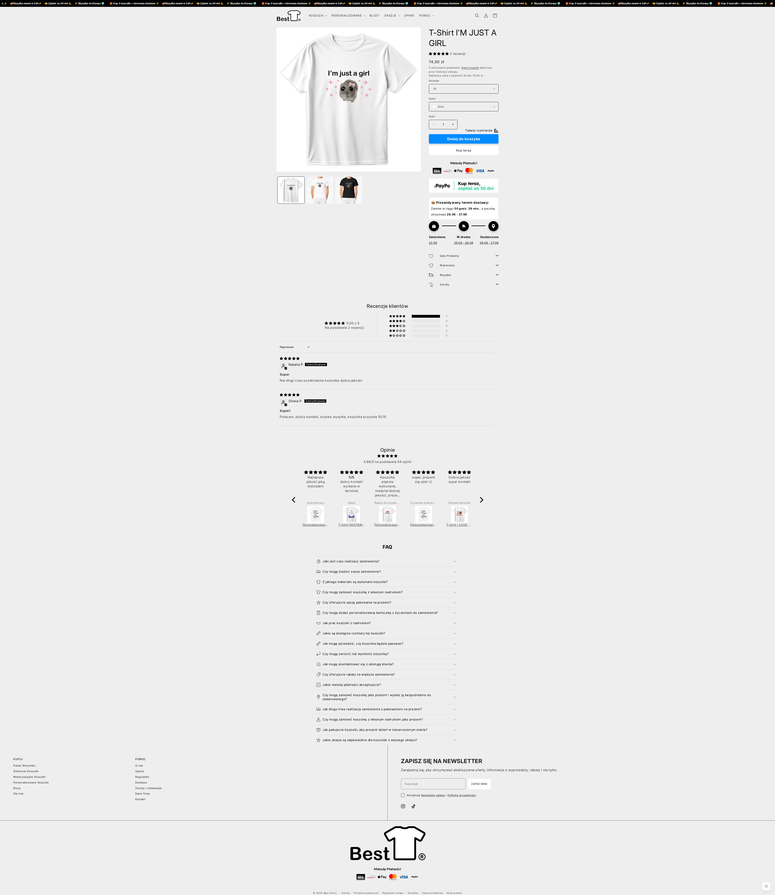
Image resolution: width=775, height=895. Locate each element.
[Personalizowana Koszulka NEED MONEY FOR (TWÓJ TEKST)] (316, 514)
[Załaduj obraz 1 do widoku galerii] (291, 190)
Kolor (432, 98)
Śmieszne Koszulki (26, 771)
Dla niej (18, 793)
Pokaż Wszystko (24, 765)
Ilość (432, 116)
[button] (317, 15)
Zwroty (345, 892)
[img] (290, 358)
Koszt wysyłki (470, 67)
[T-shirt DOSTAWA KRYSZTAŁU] (351, 514)
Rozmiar (434, 80)
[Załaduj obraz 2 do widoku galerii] (319, 190)
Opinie (139, 771)
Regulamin (142, 776)
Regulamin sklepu (433, 795)
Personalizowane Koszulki (31, 782)
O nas (139, 765)
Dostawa (141, 782)
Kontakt (140, 799)
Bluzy (17, 788)
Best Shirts (330, 893)
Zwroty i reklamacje (148, 788)
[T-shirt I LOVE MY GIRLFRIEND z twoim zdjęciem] (459, 514)
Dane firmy (142, 793)
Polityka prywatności (366, 892)
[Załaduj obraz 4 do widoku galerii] (348, 190)
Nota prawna (454, 892)
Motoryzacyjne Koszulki (29, 776)
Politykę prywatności (462, 795)
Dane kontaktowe (432, 892)
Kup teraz (463, 150)
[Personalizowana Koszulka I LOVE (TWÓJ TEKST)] (387, 514)
